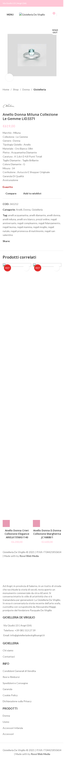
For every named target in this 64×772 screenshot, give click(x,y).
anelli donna (53, 215)
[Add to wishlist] (26, 268)
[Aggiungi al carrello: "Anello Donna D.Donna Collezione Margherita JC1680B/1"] (36, 523)
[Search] (60, 14)
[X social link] (16, 241)
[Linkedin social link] (29, 241)
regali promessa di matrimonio (27, 231)
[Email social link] (21, 241)
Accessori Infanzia (13, 727)
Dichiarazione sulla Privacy (17, 701)
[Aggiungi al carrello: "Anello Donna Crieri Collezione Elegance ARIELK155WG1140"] (6, 523)
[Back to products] (9, 97)
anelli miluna (9, 219)
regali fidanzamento (49, 223)
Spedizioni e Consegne (15, 683)
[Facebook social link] (54, 3)
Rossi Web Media (29, 555)
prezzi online (43, 219)
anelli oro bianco (26, 219)
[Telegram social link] (38, 241)
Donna (26, 89)
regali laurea (9, 226)
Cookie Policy (10, 695)
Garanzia (7, 689)
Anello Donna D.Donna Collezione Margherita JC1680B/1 (47, 534)
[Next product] (13, 97)
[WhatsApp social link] (33, 241)
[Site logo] (32, 14)
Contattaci (9, 656)
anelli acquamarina (18, 215)
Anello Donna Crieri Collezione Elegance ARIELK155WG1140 (17, 534)
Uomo (6, 721)
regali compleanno (27, 223)
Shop (16, 89)
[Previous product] (5, 97)
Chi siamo (8, 650)
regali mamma (24, 226)
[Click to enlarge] (9, 77)
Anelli (19, 209)
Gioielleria (39, 89)
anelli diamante (37, 215)
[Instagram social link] (59, 3)
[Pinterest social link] (25, 241)
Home (6, 89)
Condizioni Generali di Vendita (19, 670)
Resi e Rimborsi (11, 676)
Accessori (8, 733)
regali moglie (40, 226)
